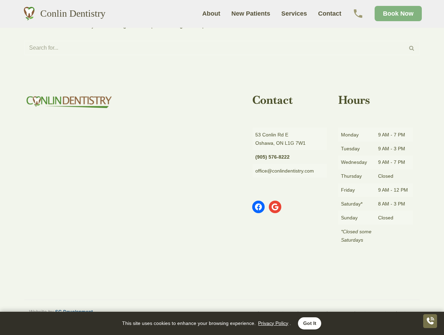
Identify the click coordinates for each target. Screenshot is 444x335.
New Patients (250, 13)
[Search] (412, 48)
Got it (309, 323)
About (211, 13)
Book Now (398, 13)
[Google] (275, 207)
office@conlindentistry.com (284, 171)
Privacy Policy (273, 323)
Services (294, 13)
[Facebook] (258, 207)
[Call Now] (358, 13)
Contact (329, 13)
